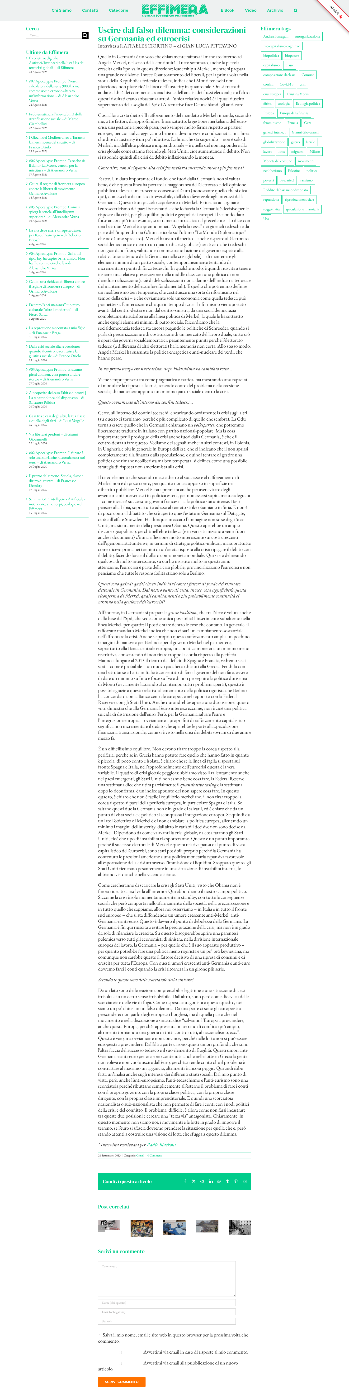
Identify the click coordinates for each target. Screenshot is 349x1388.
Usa (266, 218)
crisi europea (272, 93)
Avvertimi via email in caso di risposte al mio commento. (195, 1352)
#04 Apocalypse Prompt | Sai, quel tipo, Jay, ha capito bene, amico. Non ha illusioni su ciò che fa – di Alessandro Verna (57, 260)
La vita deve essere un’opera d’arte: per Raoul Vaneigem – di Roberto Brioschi (55, 234)
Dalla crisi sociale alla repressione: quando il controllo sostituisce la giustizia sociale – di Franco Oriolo (55, 351)
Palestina (294, 170)
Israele (310, 141)
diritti (267, 103)
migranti (297, 151)
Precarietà (287, 180)
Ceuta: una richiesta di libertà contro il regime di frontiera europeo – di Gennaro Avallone (57, 286)
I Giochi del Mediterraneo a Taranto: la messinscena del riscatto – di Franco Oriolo (57, 142)
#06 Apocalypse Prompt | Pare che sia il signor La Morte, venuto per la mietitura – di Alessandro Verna (57, 165)
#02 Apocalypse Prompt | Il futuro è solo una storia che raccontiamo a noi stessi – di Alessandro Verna (57, 457)
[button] (276, 10)
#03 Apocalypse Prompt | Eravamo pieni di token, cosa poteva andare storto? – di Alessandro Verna (55, 374)
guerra (295, 141)
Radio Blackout (161, 1144)
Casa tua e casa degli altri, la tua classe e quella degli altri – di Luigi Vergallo (57, 418)
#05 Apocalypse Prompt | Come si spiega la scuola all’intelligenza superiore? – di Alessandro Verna (54, 211)
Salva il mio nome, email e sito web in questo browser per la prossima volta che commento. (173, 1337)
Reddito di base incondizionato (285, 189)
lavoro (267, 151)
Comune (308, 74)
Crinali (140, 1155)
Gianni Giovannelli (305, 132)
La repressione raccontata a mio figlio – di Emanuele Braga (57, 330)
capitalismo (271, 64)
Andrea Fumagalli (275, 36)
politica (312, 170)
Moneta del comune (277, 160)
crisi (303, 84)
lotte (281, 151)
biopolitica (271, 55)
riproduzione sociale (299, 199)
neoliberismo (272, 170)
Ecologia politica (308, 103)
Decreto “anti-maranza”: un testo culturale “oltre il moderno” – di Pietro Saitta (54, 309)
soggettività (271, 209)
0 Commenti (154, 1155)
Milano (315, 151)
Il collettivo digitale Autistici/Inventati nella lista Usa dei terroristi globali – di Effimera (57, 62)
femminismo (272, 122)
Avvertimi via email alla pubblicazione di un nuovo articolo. (168, 1366)
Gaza (307, 122)
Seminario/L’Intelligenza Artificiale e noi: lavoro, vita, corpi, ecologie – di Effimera (57, 503)
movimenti (306, 160)
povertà (268, 180)
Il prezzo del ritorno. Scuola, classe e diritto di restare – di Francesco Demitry (56, 480)
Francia (293, 122)
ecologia (284, 103)
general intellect (274, 132)
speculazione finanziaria (302, 209)
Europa (268, 112)
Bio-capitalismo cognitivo (281, 45)
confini (268, 84)
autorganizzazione (307, 36)
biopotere (292, 55)
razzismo (306, 180)
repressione (271, 199)
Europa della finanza (294, 112)
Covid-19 (286, 84)
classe (290, 64)
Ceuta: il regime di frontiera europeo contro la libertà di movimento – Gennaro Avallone (57, 188)
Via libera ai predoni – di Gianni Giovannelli (53, 436)
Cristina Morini (298, 93)
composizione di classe (279, 74)
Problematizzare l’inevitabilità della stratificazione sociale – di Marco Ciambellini (55, 118)
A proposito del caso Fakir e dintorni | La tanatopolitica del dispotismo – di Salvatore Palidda (57, 397)
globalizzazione (274, 141)
